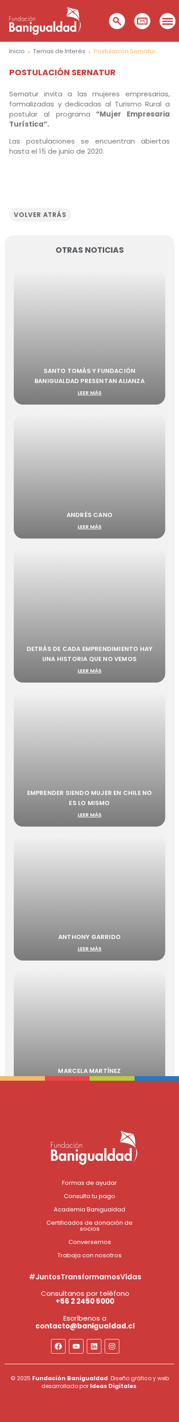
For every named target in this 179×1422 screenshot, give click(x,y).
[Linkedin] (94, 1346)
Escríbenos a (85, 1322)
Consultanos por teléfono (85, 1297)
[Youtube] (76, 1346)
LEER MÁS (89, 392)
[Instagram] (112, 1346)
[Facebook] (58, 1346)
